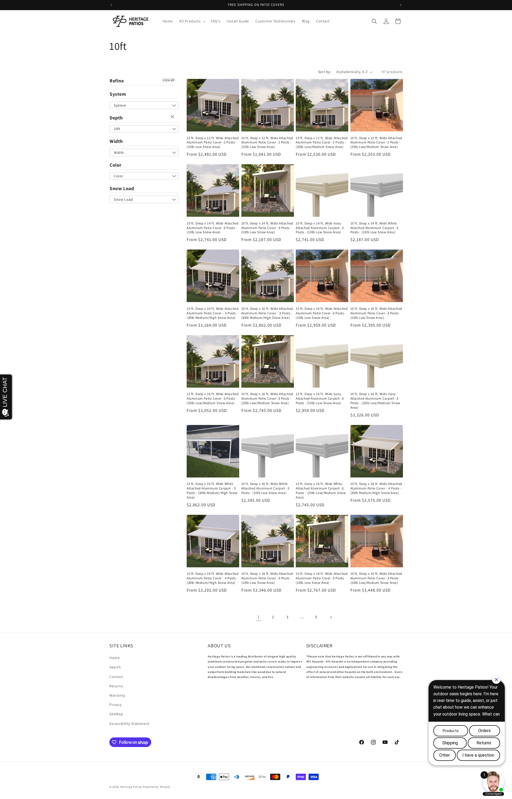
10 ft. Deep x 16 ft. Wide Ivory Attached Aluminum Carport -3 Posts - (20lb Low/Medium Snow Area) (375, 401)
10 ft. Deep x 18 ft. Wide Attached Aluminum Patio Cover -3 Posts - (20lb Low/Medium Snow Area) (376, 578)
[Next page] (331, 617)
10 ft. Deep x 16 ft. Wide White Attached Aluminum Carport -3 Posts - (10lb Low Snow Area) (265, 488)
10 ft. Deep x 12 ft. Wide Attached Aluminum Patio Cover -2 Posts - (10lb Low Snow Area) (212, 142)
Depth (116, 118)
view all (168, 80)
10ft (117, 128)
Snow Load (122, 188)
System (118, 94)
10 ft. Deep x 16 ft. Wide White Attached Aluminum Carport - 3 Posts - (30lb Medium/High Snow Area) (212, 491)
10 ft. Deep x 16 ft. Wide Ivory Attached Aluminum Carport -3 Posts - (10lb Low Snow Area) (320, 398)
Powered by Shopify (156, 787)
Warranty (117, 695)
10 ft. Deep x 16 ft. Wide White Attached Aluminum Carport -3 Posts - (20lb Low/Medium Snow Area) (321, 491)
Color (116, 165)
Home (114, 657)
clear (173, 117)
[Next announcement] (401, 5)
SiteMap (116, 714)
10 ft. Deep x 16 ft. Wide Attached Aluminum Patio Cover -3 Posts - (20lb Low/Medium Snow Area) (212, 398)
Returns (116, 686)
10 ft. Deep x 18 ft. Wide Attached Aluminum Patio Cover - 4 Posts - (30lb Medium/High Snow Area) (376, 488)
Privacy (115, 704)
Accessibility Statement (129, 723)
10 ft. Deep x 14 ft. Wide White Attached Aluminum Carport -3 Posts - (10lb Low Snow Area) (374, 228)
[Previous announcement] (111, 5)
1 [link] (259, 617)
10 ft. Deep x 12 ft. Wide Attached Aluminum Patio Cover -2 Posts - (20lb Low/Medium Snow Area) (321, 142)
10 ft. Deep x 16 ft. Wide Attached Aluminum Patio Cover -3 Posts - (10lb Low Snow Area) (321, 313)
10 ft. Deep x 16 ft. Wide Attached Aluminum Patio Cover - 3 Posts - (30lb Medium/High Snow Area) (212, 313)
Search (115, 667)
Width (116, 141)
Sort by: (324, 71)
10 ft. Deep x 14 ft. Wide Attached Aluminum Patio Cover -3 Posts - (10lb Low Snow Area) (212, 228)
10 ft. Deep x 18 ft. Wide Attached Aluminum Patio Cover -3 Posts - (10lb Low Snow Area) (267, 578)
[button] (192, 21)
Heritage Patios (131, 787)
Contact (116, 676)
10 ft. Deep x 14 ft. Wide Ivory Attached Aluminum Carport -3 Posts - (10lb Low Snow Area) (320, 228)
